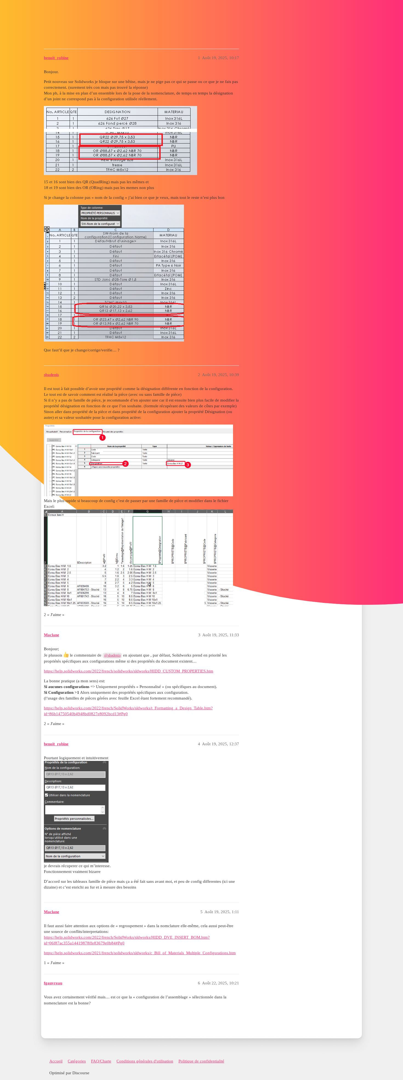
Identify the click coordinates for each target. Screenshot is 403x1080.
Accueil (56, 1061)
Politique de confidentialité (201, 1061)
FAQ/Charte (101, 1061)
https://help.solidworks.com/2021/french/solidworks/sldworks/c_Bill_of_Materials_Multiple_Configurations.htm (140, 953)
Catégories (77, 1061)
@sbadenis (112, 655)
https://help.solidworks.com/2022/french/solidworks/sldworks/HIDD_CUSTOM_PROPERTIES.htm (128, 671)
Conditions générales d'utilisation (145, 1061)
